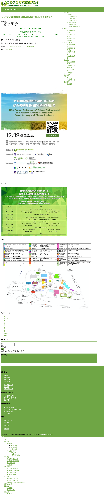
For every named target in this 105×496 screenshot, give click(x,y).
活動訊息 (6, 362)
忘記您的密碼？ (5, 351)
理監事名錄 (7, 379)
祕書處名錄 (7, 381)
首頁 (5, 9)
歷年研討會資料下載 (10, 360)
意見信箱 (6, 425)
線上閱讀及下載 (8, 413)
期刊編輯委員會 (8, 411)
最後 (5, 335)
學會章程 (6, 387)
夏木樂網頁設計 (44, 434)
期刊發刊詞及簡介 (9, 407)
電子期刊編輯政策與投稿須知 (12, 409)
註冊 (22, 351)
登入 (2, 349)
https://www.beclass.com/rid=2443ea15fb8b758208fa (21, 46)
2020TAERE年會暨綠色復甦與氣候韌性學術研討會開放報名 (26, 17)
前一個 (6, 318)
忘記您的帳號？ (15, 351)
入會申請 (6, 422)
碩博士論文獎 (8, 420)
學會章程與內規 (8, 385)
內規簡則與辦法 (8, 389)
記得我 (3, 347)
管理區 (51, 434)
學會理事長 (7, 377)
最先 (5, 316)
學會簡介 (6, 375)
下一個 (6, 333)
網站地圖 (6, 429)
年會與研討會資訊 (9, 358)
